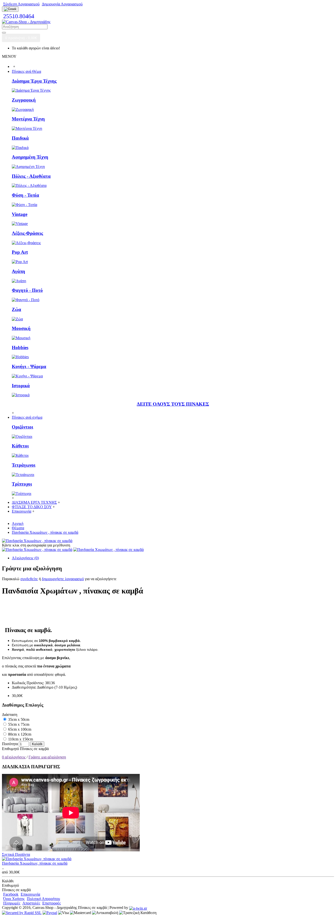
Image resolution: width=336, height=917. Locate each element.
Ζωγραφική (24, 100)
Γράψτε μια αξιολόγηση (47, 757)
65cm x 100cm (19, 729)
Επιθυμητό (10, 749)
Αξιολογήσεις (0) (25, 558)
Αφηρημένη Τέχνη (30, 157)
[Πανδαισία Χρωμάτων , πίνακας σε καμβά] (37, 541)
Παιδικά (20, 138)
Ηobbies (20, 347)
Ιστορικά (21, 385)
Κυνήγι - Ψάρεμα (29, 366)
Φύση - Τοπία (25, 195)
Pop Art (20, 252)
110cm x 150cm (20, 739)
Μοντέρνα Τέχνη (28, 118)
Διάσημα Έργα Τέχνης (34, 81)
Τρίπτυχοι (22, 484)
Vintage (19, 214)
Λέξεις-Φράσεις (27, 233)
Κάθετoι (20, 445)
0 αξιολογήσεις (14, 757)
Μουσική (21, 328)
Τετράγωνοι (23, 465)
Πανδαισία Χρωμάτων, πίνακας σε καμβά (34, 863)
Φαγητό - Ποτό (27, 290)
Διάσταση (9, 714)
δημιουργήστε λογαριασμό (63, 579)
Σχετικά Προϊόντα (16, 854)
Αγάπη (18, 271)
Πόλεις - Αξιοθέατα (31, 176)
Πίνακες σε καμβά (34, 749)
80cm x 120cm (19, 734)
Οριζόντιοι (22, 426)
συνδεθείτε (29, 579)
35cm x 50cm (18, 719)
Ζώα (16, 309)
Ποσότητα (10, 744)
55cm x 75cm (18, 724)
